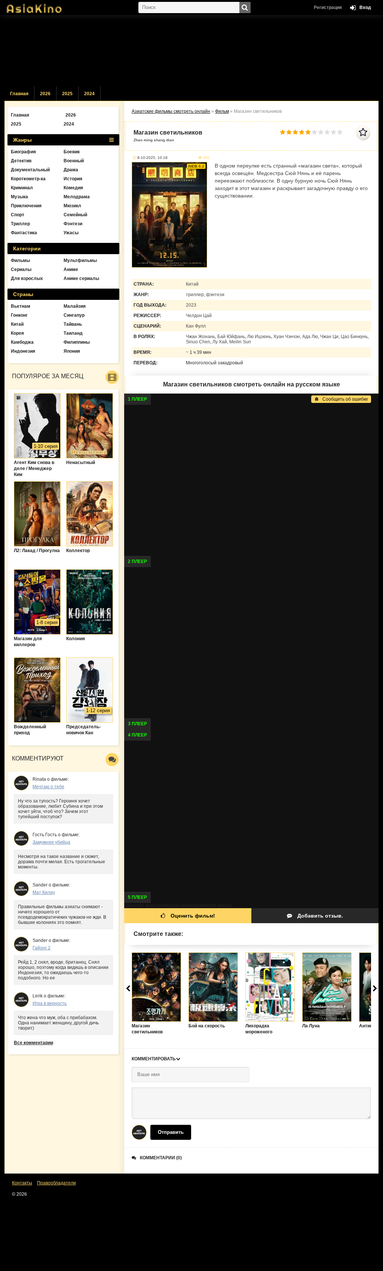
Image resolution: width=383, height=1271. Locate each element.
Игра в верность (50, 1003)
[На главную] (41, 5)
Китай (192, 284)
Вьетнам (20, 306)
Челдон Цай (199, 315)
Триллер (20, 223)
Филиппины (77, 342)
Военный (74, 160)
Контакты (22, 1183)
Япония (72, 351)
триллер (195, 294)
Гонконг (19, 315)
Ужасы (71, 232)
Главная (19, 93)
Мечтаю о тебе (48, 786)
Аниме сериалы (81, 278)
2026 (45, 93)
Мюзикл (72, 205)
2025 (67, 93)
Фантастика (24, 232)
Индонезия (23, 351)
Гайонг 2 (41, 948)
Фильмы (20, 260)
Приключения (26, 205)
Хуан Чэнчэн (286, 336)
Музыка (19, 196)
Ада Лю (310, 336)
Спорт (17, 214)
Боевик (72, 151)
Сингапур (74, 315)
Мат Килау (44, 892)
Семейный (75, 214)
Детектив (21, 160)
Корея (17, 333)
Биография (23, 151)
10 (340, 132)
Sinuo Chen (198, 341)
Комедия (73, 187)
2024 (89, 93)
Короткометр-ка (28, 178)
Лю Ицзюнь (259, 336)
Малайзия (75, 306)
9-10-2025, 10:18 (152, 158)
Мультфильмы (80, 260)
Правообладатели (56, 1183)
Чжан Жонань (200, 336)
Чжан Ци (329, 336)
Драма (71, 169)
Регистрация (328, 7)
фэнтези (215, 294)
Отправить (171, 1132)
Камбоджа (22, 342)
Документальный (30, 169)
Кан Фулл (196, 326)
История (73, 178)
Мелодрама (77, 196)
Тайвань (73, 324)
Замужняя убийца (51, 842)
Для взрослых (27, 278)
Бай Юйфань (231, 336)
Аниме (71, 269)
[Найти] (245, 7)
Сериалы (21, 269)
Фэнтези (73, 223)
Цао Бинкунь (354, 336)
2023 (191, 305)
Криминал (22, 187)
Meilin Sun (240, 341)
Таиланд (73, 333)
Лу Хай (219, 341)
